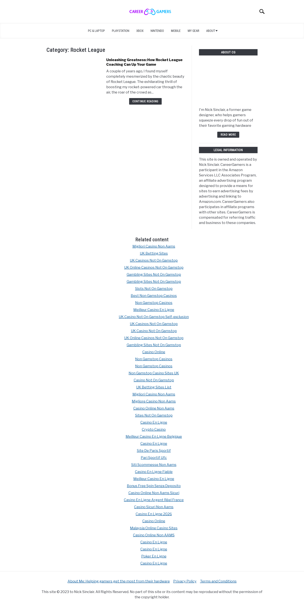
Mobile (176, 31)
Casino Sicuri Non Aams (153, 507)
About (210, 31)
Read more (228, 134)
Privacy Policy (185, 581)
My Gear (193, 31)
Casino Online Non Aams (153, 408)
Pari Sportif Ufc (154, 458)
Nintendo (157, 31)
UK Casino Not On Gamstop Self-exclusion (154, 317)
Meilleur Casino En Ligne (153, 310)
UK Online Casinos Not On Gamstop (153, 267)
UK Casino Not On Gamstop (154, 331)
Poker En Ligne (153, 556)
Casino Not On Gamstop (154, 380)
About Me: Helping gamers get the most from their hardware (119, 581)
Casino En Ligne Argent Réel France (154, 500)
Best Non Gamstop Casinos (154, 296)
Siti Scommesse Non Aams (153, 465)
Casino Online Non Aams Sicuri (153, 493)
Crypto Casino (154, 429)
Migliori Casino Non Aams (153, 246)
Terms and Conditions (218, 581)
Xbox (140, 31)
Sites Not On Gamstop (154, 415)
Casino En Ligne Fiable (154, 472)
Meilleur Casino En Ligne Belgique (154, 436)
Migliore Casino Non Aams (154, 401)
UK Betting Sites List (153, 387)
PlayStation (120, 31)
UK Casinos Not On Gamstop (154, 260)
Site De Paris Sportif (154, 450)
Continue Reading (145, 101)
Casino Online (153, 352)
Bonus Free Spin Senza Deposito (154, 486)
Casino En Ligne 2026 (154, 514)
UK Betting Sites (154, 253)
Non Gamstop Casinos (153, 303)
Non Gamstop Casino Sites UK (154, 373)
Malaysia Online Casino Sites (154, 528)
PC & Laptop (96, 31)
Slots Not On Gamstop (154, 288)
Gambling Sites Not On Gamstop (154, 274)
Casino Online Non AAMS (154, 535)
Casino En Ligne (153, 422)
